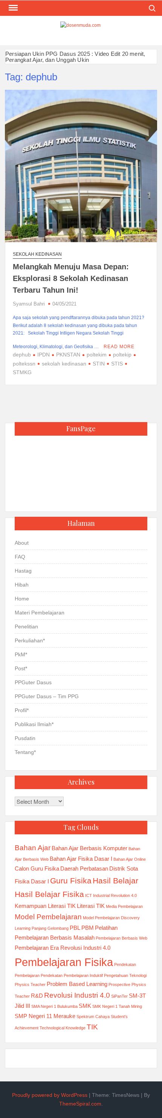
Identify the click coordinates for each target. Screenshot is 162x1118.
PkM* (21, 654)
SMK (85, 1006)
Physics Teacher (30, 984)
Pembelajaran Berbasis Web (121, 938)
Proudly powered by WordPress (49, 1095)
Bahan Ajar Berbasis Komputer (89, 848)
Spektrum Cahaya (93, 1016)
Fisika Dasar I (32, 881)
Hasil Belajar (115, 880)
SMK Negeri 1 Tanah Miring (117, 1006)
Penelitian (26, 627)
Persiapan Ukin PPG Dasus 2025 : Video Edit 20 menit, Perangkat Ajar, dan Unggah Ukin (75, 57)
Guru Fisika (71, 880)
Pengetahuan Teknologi (125, 975)
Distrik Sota (123, 868)
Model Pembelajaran (48, 917)
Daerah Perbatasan (84, 868)
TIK (92, 1027)
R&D (37, 995)
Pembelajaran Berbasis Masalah (55, 937)
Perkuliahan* (30, 640)
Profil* (22, 710)
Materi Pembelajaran (39, 613)
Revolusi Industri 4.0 (77, 995)
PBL (75, 927)
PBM (87, 927)
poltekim (97, 355)
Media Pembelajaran (124, 906)
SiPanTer (119, 996)
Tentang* (25, 752)
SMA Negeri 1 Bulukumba (54, 1006)
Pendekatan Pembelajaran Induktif (72, 975)
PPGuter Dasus (33, 682)
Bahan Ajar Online (129, 859)
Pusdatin (25, 738)
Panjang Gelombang (50, 928)
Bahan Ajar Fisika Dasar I (81, 858)
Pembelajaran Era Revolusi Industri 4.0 (62, 947)
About (22, 543)
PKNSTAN (68, 355)
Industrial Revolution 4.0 (115, 895)
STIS (117, 364)
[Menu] (12, 7)
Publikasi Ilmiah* (34, 724)
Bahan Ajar (32, 848)
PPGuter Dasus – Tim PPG (47, 696)
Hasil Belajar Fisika (49, 894)
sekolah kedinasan (64, 364)
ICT (88, 895)
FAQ (20, 557)
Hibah (22, 585)
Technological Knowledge (63, 1028)
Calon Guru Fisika (37, 868)
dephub (22, 355)
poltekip (122, 355)
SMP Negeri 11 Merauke (45, 1016)
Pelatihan (106, 927)
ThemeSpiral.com (80, 1104)
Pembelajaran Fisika (64, 962)
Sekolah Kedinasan (37, 254)
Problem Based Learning (77, 984)
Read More (119, 346)
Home (22, 599)
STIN (99, 364)
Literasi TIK (91, 906)
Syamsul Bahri (29, 304)
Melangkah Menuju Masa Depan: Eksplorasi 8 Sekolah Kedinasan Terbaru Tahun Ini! (71, 278)
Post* (21, 668)
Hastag (23, 571)
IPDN (43, 355)
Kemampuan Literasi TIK (45, 906)
